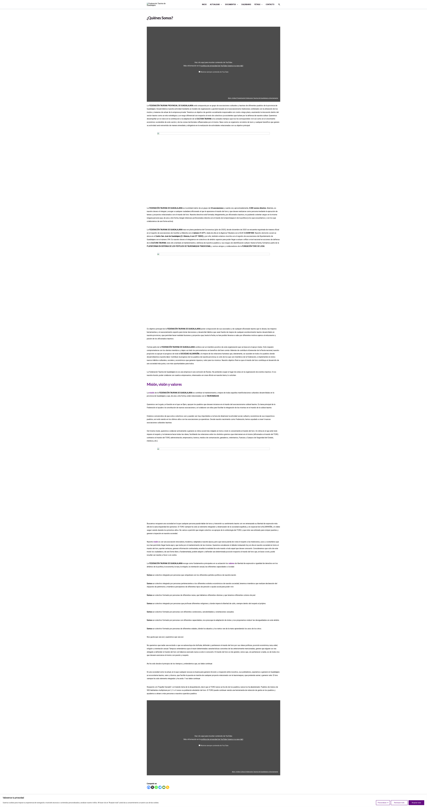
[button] (221, 4)
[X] (152, 787)
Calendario (246, 4)
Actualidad (215, 4)
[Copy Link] (167, 787)
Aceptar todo (416, 803)
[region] (213, 800)
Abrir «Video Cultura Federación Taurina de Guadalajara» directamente (255, 772)
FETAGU (257, 4)
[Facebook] (148, 787)
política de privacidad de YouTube (222, 66)
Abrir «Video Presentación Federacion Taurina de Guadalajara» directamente (253, 98)
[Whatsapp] (156, 787)
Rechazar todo (399, 803)
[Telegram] (160, 787)
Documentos (230, 4)
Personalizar (382, 803)
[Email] (163, 787)
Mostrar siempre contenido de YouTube (214, 72)
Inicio (204, 4)
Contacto (270, 4)
